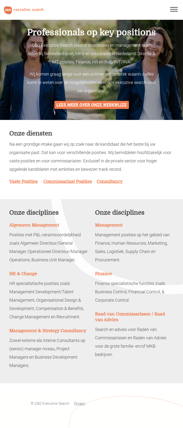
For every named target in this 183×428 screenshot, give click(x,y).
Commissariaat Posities (67, 181)
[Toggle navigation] (174, 8)
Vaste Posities (23, 181)
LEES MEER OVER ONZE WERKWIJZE (91, 105)
